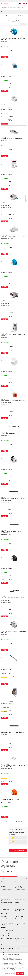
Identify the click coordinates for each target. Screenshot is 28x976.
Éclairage (3, 904)
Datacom (17, 902)
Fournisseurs (18, 884)
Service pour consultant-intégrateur (7, 924)
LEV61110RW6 (3, 104)
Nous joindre (4, 893)
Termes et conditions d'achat (20, 890)
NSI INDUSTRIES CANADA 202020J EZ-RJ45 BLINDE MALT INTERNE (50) (14, 666)
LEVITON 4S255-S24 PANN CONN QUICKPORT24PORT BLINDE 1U (14, 732)
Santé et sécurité (5, 909)
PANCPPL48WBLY (4, 530)
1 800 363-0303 (14, 938)
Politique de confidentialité (18, 887)
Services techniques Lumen (20, 924)
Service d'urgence (10, 859)
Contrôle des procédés (20, 899)
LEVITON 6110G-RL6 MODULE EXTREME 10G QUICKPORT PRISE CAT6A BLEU (13, 39)
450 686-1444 (7, 936)
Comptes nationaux (19, 918)
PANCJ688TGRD (4, 399)
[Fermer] (25, 954)
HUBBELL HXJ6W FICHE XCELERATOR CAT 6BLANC (11, 301)
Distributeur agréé (10, 865)
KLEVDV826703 (4, 235)
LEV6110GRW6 (4, 630)
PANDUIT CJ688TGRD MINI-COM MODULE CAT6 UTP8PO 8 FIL (13, 400)
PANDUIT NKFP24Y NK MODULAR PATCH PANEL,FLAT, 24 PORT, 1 (13, 498)
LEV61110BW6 (3, 170)
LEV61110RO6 (3, 798)
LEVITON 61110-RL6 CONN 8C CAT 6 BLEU (9, 269)
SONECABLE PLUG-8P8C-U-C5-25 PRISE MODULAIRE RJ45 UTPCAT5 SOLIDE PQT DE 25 (13, 766)
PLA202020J (3, 664)
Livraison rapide (9, 871)
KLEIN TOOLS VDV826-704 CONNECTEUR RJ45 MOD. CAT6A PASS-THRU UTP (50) (13, 335)
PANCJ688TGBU (4, 71)
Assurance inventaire (6, 918)
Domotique (3, 907)
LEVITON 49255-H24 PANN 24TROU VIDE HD (10, 433)
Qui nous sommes (5, 881)
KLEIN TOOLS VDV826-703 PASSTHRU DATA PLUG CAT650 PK (13, 236)
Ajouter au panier (4, 57)
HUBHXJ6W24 (4, 202)
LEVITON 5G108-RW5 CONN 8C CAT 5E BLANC (10, 466)
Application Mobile (19, 916)
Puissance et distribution (7, 902)
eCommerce (4, 916)
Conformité (4, 886)
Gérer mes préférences (9, 973)
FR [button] (25, 0)
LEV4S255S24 (4, 731)
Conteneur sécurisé (6, 921)
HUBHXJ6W (3, 300)
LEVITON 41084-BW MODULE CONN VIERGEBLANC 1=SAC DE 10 (13, 368)
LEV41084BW (3, 367)
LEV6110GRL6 (3, 37)
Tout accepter (20, 973)
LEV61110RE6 (3, 564)
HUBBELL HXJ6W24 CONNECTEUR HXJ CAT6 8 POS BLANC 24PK (14, 203)
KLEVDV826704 (4, 333)
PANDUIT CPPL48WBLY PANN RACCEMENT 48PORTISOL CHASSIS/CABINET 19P (12, 532)
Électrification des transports (19, 910)
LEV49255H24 (4, 432)
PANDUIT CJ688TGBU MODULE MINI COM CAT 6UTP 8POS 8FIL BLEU (13, 73)
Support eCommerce (20, 893)
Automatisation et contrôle (5, 900)
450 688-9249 (6, 933)
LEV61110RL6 (3, 268)
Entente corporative (20, 921)
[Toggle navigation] (2, 3)
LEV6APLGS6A (4, 137)
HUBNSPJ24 (3, 596)
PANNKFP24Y (3, 497)
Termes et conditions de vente (7, 890)
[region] (14, 964)
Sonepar (17, 881)
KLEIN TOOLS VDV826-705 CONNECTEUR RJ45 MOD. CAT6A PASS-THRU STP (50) (13, 699)
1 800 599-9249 (10, 935)
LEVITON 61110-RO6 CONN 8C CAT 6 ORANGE (10, 799)
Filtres (6, 15)
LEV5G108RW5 (4, 465)
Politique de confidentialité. (16, 971)
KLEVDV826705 (4, 697)
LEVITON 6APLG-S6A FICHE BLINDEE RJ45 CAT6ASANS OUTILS (13, 138)
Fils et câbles (18, 904)
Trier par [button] (20, 15)
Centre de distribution (6, 884)
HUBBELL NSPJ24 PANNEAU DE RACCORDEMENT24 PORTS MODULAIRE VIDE (12, 598)
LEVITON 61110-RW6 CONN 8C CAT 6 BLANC (9, 105)
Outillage (17, 907)
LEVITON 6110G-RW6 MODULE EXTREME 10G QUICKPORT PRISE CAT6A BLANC (13, 632)
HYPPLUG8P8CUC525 (5, 764)
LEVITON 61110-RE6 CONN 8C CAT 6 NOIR (9, 565)
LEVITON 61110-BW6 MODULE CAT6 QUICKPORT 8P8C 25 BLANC (14, 171)
